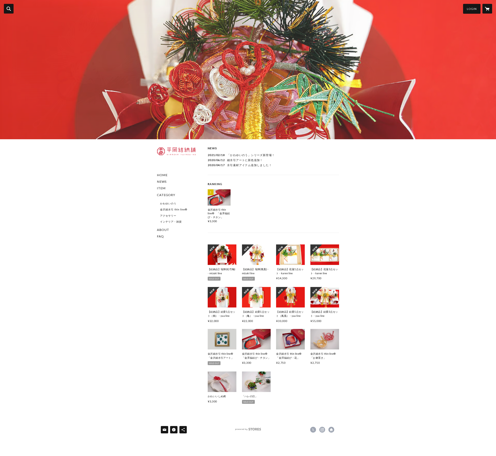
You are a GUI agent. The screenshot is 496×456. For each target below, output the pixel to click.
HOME (162, 175)
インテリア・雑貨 (171, 221)
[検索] (9, 9)
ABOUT (163, 229)
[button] (471, 9)
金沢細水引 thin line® (173, 209)
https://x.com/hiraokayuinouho (313, 430)
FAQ (160, 236)
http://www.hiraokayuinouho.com (331, 430)
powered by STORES (248, 430)
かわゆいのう (168, 203)
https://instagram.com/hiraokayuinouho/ (322, 430)
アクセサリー (168, 215)
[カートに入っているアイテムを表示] (487, 9)
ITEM (161, 188)
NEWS (162, 181)
